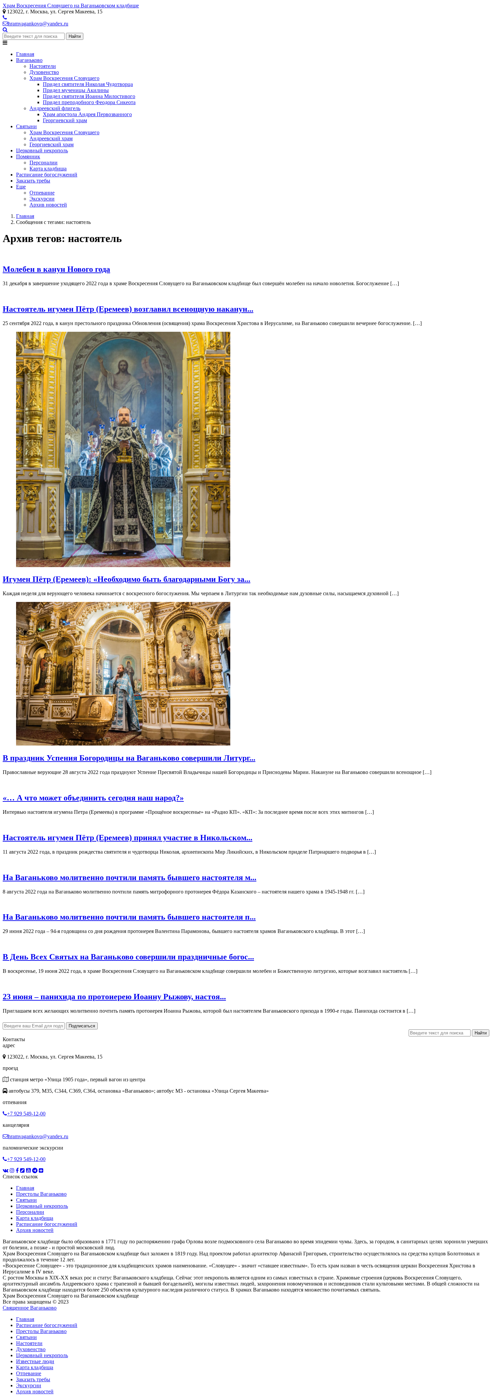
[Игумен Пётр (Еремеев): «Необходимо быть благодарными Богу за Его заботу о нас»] (123, 565)
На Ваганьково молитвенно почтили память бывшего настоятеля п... (129, 917)
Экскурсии (28, 1385)
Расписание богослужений (46, 1224)
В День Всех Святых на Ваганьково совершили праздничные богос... (128, 956)
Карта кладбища (34, 1218)
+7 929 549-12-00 (26, 1113)
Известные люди (35, 1361)
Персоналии (30, 1212)
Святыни (26, 1200)
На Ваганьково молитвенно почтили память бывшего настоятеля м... (129, 877)
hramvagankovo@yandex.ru (38, 23)
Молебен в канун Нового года (56, 269)
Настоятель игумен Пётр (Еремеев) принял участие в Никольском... (127, 837)
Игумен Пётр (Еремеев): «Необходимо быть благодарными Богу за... (126, 579)
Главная (25, 1188)
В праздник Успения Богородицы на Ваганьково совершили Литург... (129, 758)
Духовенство (31, 1349)
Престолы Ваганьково (41, 1194)
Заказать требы (33, 1379)
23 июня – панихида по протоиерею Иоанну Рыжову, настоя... (114, 996)
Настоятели (29, 1343)
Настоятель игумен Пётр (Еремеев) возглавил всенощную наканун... (128, 309)
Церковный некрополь (42, 1206)
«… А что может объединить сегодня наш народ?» (93, 797)
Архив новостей (35, 1230)
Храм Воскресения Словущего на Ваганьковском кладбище (71, 5)
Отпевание (28, 1373)
